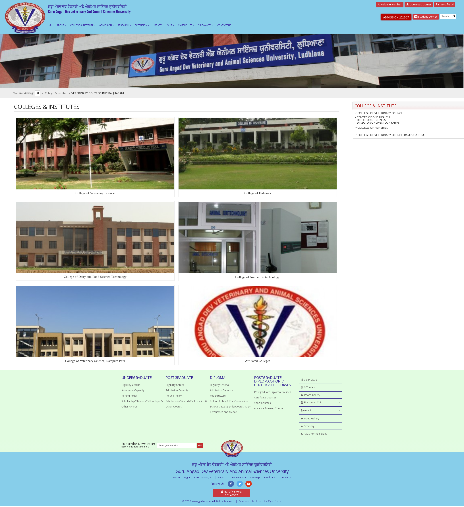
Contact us (285, 477)
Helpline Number (391, 4)
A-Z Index (309, 387)
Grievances (205, 25)
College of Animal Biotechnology (257, 277)
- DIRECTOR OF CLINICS (370, 120)
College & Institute (82, 25)
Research (124, 25)
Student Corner (427, 16)
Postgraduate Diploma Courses (272, 392)
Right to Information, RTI (199, 477)
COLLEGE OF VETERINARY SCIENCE (380, 113)
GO (200, 445)
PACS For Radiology (315, 433)
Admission (105, 25)
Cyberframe (275, 501)
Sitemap (255, 477)
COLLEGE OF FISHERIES (372, 127)
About (61, 25)
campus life (185, 25)
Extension (141, 25)
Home (176, 477)
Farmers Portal (444, 4)
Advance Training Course (268, 408)
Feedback (269, 477)
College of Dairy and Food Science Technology (95, 276)
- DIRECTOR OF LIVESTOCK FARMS (377, 122)
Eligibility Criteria (130, 384)
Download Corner (420, 4)
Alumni (307, 410)
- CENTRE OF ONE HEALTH (372, 117)
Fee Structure (218, 395)
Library (157, 25)
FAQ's (221, 477)
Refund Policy (129, 395)
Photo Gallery (311, 395)
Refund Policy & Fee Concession (229, 401)
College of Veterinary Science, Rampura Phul (95, 361)
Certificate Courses (265, 397)
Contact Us (224, 25)
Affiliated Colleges (257, 361)
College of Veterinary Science (95, 193)
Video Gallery (311, 418)
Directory (308, 426)
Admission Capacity (132, 390)
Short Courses (262, 403)
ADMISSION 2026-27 (396, 17)
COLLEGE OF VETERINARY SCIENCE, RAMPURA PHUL (391, 135)
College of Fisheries (257, 193)
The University (237, 477)
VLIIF (170, 25)
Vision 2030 (310, 379)
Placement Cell (312, 402)
